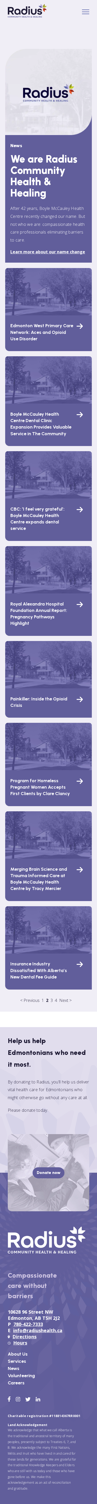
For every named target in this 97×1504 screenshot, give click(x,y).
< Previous (30, 1000)
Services (17, 1361)
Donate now (49, 1172)
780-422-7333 (28, 1324)
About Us (18, 1354)
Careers (16, 1383)
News (13, 1368)
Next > (65, 1000)
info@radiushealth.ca (37, 1330)
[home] (27, 16)
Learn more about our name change (47, 252)
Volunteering (21, 1375)
